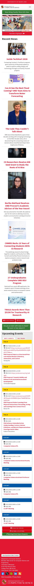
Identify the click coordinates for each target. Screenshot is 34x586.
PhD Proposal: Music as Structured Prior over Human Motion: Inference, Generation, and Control (17, 356)
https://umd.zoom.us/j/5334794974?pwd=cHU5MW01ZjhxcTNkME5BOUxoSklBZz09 (17, 398)
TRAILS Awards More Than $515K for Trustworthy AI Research (17, 312)
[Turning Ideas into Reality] (17, 23)
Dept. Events (9, 338)
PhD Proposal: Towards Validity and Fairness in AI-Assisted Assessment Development (15, 379)
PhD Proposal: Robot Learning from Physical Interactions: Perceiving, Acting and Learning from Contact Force (17, 404)
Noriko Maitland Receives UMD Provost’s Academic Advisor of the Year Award (17, 206)
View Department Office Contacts (10, 555)
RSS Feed (20, 320)
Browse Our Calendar (18, 528)
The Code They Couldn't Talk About (17, 130)
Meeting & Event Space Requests (18, 534)
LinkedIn (15, 573)
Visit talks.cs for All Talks (17, 531)
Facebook (2, 573)
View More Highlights (16, 33)
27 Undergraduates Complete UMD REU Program (17, 280)
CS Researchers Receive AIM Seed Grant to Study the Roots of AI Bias (17, 165)
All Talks (21, 338)
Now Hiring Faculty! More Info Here (17, 12)
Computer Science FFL (11, 446)
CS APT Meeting (9, 508)
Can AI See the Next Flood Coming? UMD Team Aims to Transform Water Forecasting (17, 92)
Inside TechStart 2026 (17, 59)
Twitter (7, 573)
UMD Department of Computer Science (14, 7)
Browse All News (9, 320)
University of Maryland (17, 2)
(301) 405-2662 (13, 570)
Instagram (11, 573)
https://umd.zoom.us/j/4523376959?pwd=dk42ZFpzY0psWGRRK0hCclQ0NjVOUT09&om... (17, 350)
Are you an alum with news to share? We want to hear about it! (16, 327)
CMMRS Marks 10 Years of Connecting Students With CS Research (17, 246)
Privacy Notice (17, 577)
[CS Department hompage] (17, 581)
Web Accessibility (6, 577)
